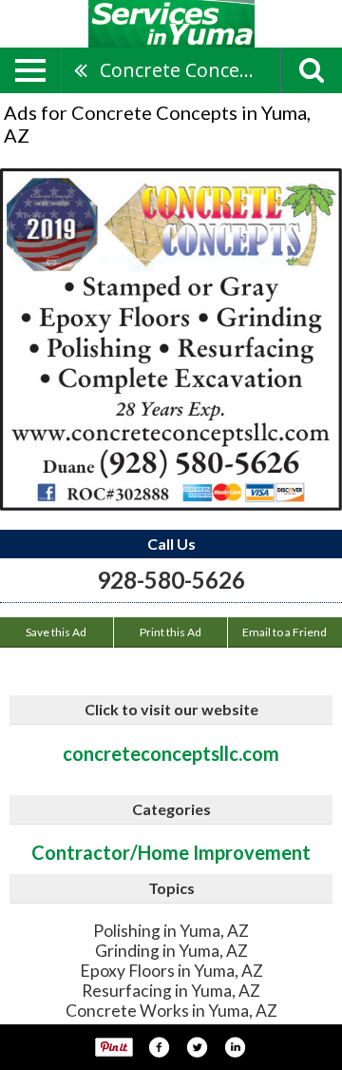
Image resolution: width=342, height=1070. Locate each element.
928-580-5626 (171, 579)
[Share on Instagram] (234, 1047)
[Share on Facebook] (158, 1047)
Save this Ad (56, 632)
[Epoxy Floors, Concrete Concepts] (171, 339)
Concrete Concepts (184, 70)
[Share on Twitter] (196, 1047)
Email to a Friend (284, 632)
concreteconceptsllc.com (171, 753)
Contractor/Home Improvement (171, 852)
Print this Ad (170, 632)
